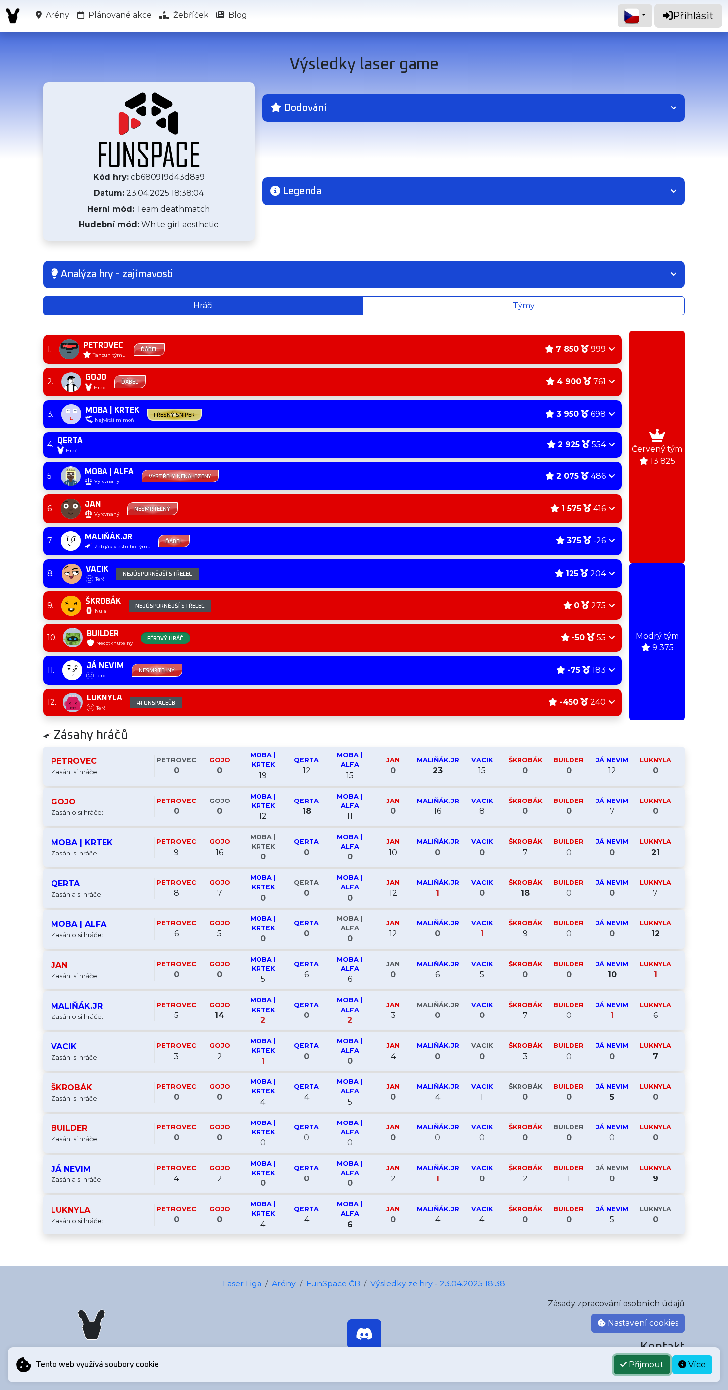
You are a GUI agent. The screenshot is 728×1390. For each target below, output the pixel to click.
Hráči (203, 305)
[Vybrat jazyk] (635, 15)
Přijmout (645, 1364)
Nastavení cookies (642, 1323)
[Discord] (364, 1334)
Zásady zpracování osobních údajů (616, 1303)
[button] (473, 108)
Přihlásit (693, 16)
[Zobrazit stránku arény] (149, 129)
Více (696, 1364)
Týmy (524, 305)
